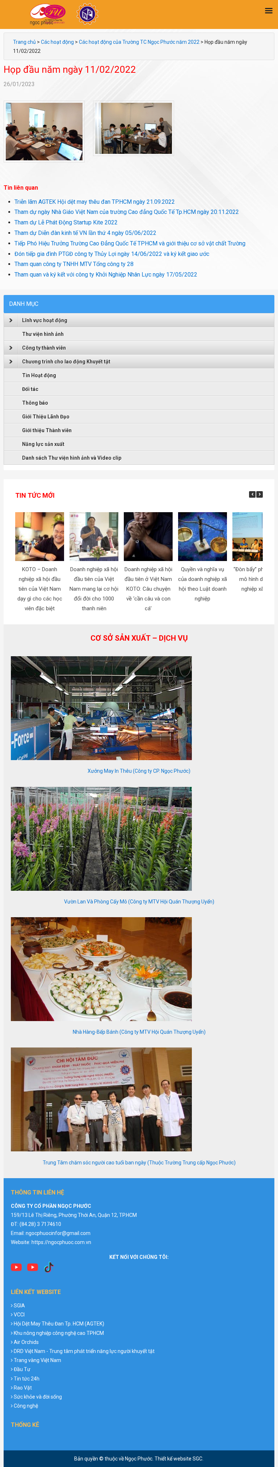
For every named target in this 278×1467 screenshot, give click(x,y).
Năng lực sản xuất (43, 444)
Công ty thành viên (44, 348)
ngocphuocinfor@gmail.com (58, 1233)
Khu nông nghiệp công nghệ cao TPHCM (59, 1333)
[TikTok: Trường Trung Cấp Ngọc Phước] (48, 1270)
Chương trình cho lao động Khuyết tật (66, 361)
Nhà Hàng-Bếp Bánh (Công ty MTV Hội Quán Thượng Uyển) (139, 1032)
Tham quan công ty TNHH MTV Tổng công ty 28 (74, 264)
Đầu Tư (22, 1369)
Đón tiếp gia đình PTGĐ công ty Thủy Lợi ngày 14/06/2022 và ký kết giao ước (111, 253)
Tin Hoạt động (39, 375)
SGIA (19, 1305)
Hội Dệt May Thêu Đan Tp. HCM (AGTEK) (59, 1324)
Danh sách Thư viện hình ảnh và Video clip (71, 458)
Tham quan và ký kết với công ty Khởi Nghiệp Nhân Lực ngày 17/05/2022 (105, 274)
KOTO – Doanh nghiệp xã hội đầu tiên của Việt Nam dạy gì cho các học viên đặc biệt (39, 589)
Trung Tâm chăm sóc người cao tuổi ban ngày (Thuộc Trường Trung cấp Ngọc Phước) (139, 1162)
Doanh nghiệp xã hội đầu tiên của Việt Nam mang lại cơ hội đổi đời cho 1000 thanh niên (94, 589)
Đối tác (30, 389)
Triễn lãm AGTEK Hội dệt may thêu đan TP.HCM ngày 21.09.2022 (94, 201)
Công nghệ (26, 1406)
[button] (259, 494)
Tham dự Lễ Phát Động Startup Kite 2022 (66, 222)
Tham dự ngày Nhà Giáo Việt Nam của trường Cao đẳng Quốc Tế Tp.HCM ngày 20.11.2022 (126, 211)
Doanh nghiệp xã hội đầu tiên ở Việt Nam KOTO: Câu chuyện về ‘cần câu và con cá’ (148, 589)
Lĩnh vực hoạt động (44, 320)
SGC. (198, 1459)
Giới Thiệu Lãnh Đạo (46, 417)
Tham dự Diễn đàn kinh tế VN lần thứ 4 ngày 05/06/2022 (85, 232)
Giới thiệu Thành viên (47, 430)
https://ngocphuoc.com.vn (61, 1242)
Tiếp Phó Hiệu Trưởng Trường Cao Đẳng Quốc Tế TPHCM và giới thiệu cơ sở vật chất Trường (129, 243)
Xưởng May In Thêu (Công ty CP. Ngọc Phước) (139, 771)
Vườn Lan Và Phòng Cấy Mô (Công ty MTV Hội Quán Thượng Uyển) (139, 902)
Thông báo (35, 403)
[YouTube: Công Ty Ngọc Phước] (32, 1270)
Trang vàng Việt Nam (37, 1360)
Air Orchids (26, 1342)
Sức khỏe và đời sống (38, 1397)
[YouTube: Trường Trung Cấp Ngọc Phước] (16, 1270)
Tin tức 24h (26, 1379)
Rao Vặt (23, 1388)
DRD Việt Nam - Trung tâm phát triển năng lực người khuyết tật (84, 1351)
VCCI (19, 1315)
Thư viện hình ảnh (43, 334)
